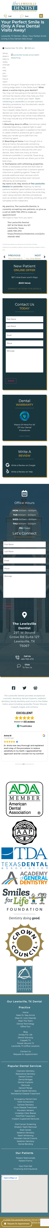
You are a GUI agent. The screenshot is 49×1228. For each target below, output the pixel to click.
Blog (25, 36)
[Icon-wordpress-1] (35, 688)
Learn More (24, 436)
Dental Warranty (25, 1037)
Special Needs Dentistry (25, 1091)
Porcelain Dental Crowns (25, 1138)
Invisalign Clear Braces (25, 1113)
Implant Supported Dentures (25, 1119)
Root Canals (25, 1130)
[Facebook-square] (13, 688)
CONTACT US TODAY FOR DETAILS (24, 288)
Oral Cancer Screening (25, 1124)
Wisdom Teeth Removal (25, 1127)
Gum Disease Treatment (25, 1107)
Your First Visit (25, 1166)
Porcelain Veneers (25, 1110)
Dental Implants (25, 1082)
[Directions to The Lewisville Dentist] (24, 615)
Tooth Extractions (25, 1102)
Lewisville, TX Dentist (11, 36)
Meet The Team (25, 1021)
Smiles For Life (25, 1034)
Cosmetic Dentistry (25, 1071)
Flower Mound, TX (25, 1043)
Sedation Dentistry (25, 1132)
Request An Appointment (25, 1054)
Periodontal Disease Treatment (25, 1093)
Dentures (25, 1085)
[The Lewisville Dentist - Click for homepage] (24, 6)
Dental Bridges (25, 1079)
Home (25, 1012)
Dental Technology (25, 1024)
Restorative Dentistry (25, 1074)
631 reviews (29, 721)
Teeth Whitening (25, 1135)
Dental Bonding (25, 1144)
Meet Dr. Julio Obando (25, 1018)
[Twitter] (24, 688)
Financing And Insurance (25, 1169)
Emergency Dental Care (25, 1099)
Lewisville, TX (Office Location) (25, 1046)
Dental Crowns (25, 1076)
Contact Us (25, 1051)
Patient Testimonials (25, 1158)
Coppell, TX (25, 1040)
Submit (11, 381)
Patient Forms (25, 1161)
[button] (41, 16)
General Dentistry (25, 1104)
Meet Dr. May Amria (25, 1015)
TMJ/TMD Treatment (25, 1116)
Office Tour (25, 1026)
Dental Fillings (25, 1088)
